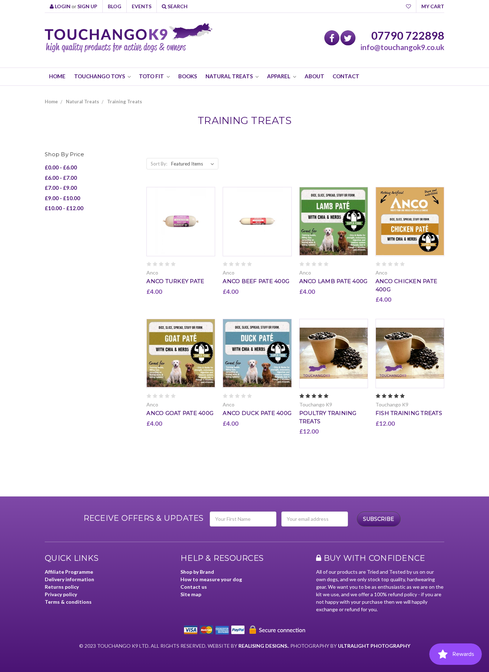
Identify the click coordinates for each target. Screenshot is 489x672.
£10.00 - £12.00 (64, 208)
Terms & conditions (68, 602)
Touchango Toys (100, 76)
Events (141, 6)
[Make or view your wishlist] (408, 6)
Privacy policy (61, 594)
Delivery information (69, 579)
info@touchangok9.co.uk (402, 47)
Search (177, 6)
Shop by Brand (197, 572)
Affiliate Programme (69, 572)
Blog (114, 6)
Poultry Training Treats (328, 417)
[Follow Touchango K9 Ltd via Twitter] (347, 37)
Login (62, 6)
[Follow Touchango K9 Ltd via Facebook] (331, 37)
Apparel (279, 76)
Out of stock (181, 227)
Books (187, 76)
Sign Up (87, 6)
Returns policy (62, 587)
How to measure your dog (211, 579)
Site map (190, 594)
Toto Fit (152, 76)
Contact (346, 76)
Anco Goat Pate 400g (179, 413)
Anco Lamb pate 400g (333, 281)
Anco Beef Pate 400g (256, 281)
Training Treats (124, 101)
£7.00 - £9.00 (61, 187)
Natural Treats (229, 76)
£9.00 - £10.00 (62, 198)
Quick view (181, 215)
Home (57, 76)
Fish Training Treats (409, 413)
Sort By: (159, 164)
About (314, 76)
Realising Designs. (263, 646)
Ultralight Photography (374, 646)
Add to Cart (333, 359)
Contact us (193, 587)
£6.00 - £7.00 (61, 177)
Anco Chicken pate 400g (406, 285)
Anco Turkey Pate (175, 281)
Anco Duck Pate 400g (257, 413)
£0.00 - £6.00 (61, 167)
